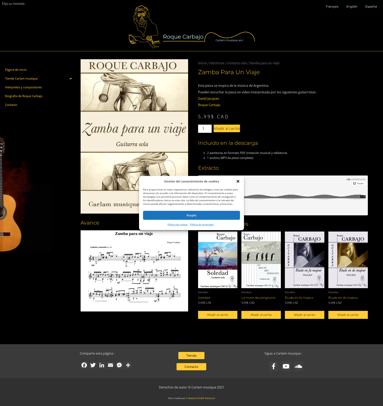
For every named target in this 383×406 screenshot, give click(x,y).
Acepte (191, 215)
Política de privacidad (201, 224)
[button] (238, 181)
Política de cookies (178, 224)
